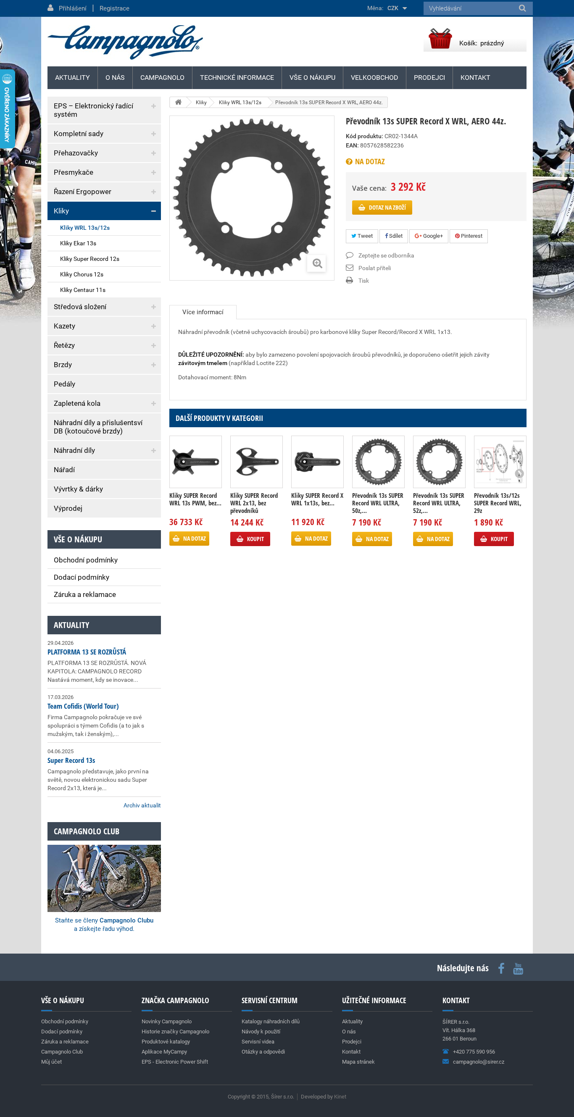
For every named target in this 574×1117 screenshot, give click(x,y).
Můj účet (51, 1062)
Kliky (61, 211)
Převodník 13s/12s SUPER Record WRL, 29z (497, 502)
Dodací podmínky (81, 577)
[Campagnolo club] (104, 867)
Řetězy (64, 345)
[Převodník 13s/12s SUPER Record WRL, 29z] (500, 462)
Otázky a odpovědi (263, 1052)
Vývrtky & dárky (78, 489)
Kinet (340, 1096)
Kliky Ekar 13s (78, 243)
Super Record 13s (71, 760)
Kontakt (475, 77)
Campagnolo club (86, 831)
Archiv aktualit (142, 805)
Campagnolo (162, 77)
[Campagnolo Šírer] (125, 42)
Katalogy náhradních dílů (271, 1021)
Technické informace (237, 77)
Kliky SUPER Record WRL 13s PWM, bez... (195, 499)
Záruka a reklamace (85, 594)
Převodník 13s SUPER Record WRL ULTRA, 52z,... (438, 502)
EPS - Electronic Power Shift (175, 1062)
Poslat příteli (374, 268)
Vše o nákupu (312, 77)
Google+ (432, 236)
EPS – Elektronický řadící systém (93, 110)
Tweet (364, 236)
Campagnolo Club (62, 1052)
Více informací (203, 312)
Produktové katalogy (166, 1041)
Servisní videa (258, 1041)
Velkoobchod (374, 77)
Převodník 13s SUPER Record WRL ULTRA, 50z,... (377, 502)
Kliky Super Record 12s (89, 258)
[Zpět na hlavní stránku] (178, 102)
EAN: (352, 145)
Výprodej (68, 508)
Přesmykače (73, 172)
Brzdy (63, 364)
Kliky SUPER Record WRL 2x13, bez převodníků (254, 502)
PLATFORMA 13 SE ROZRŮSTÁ (86, 652)
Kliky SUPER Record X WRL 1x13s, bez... (317, 499)
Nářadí (64, 469)
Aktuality (71, 625)
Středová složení (80, 306)
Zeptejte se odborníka (386, 255)
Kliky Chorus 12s (81, 274)
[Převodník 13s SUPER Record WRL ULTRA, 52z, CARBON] (439, 462)
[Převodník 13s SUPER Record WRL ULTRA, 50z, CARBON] (378, 462)
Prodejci (429, 77)
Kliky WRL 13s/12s (85, 227)
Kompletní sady (78, 133)
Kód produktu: (364, 136)
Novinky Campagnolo (167, 1021)
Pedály (64, 384)
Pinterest (471, 236)
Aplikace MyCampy (164, 1052)
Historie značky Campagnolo (175, 1031)
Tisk (363, 280)
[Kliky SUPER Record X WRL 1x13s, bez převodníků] (317, 462)
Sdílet (395, 236)
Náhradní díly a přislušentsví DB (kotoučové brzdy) (98, 426)
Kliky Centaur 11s (82, 289)
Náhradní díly (74, 450)
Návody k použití (261, 1031)
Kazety (64, 326)
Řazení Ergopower (82, 191)
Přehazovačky (76, 153)
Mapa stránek (358, 1062)
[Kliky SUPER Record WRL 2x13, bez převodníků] (256, 462)
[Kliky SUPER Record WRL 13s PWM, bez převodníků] (195, 462)
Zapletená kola (77, 403)
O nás (115, 77)
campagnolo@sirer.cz (478, 1062)
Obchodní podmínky (86, 560)
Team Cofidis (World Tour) (83, 706)
